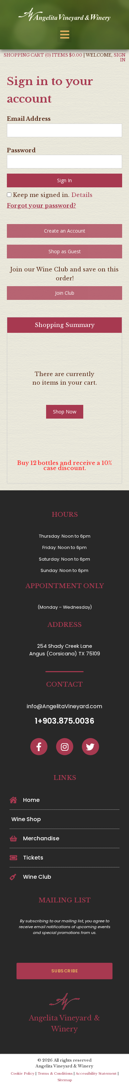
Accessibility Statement (96, 1074)
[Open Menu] (64, 34)
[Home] (64, 15)
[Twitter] (90, 747)
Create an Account (64, 230)
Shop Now (64, 411)
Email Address (29, 118)
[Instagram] (64, 747)
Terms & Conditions (55, 1074)
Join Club (64, 293)
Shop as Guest (65, 251)
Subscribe (64, 971)
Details (82, 194)
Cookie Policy (22, 1074)
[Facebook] (39, 747)
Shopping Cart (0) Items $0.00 (42, 55)
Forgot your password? (41, 205)
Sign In (120, 57)
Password (21, 150)
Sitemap (64, 1080)
